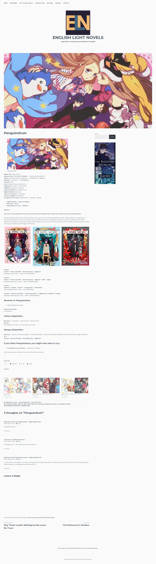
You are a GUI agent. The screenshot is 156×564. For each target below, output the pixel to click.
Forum (16, 203)
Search (96, 133)
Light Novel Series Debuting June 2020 (71, 394)
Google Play (28, 287)
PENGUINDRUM (8, 405)
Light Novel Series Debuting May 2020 (42, 394)
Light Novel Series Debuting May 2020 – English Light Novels (22, 422)
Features (50, 3)
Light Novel (37, 402)
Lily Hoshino (61, 404)
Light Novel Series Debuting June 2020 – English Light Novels (22, 457)
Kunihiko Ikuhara (50, 404)
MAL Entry (10, 203)
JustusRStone (25, 402)
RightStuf (38, 338)
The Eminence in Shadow (76, 524)
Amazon (6, 271)
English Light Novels (78, 37)
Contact (66, 3)
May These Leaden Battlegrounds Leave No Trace (25, 525)
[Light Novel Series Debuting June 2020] (74, 385)
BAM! (43, 279)
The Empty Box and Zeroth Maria (16, 348)
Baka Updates (11, 205)
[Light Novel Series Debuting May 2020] (46, 385)
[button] (17, 245)
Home (5, 3)
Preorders (13, 3)
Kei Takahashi (40, 404)
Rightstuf (38, 271)
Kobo (20, 287)
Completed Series (11, 404)
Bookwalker (38, 287)
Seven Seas (16, 405)
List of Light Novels (26, 3)
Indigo (49, 279)
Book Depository (28, 271)
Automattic (89, 559)
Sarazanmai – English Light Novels (14, 439)
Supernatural (25, 405)
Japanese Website (23, 202)
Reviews (58, 3)
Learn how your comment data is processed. (41, 517)
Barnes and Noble (15, 271)
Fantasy (20, 404)
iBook (13, 287)
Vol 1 (21, 305)
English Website (12, 202)
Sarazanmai (7, 394)
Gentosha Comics (29, 404)
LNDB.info (25, 205)
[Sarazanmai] (17, 385)
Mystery (67, 404)
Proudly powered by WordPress (70, 559)
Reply (19, 423)
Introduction (40, 3)
